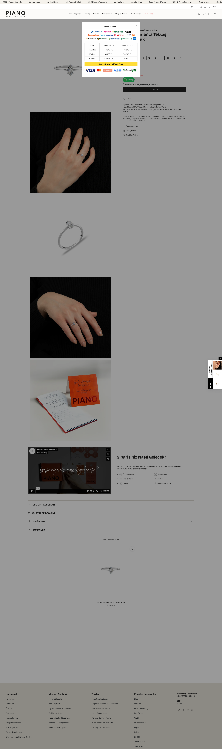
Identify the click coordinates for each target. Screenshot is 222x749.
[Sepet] (214, 14)
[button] (74, 14)
